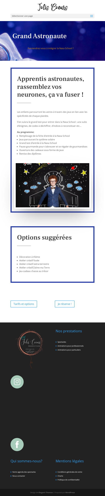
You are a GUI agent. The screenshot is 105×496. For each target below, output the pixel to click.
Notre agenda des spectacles (24, 472)
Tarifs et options (24, 304)
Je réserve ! (65, 304)
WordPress (70, 492)
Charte (60, 476)
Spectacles (62, 342)
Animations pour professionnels (71, 346)
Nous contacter (18, 476)
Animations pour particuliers (69, 350)
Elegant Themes (46, 492)
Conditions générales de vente (70, 472)
